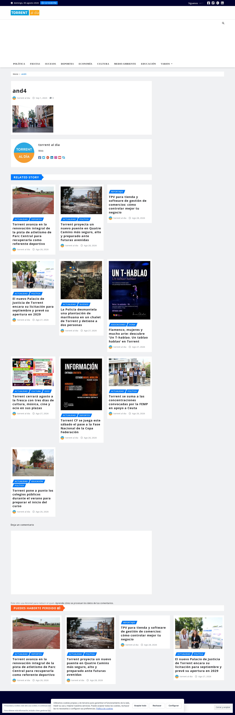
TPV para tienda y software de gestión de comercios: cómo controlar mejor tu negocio (127, 204)
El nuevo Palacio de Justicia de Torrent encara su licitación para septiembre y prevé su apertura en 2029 (33, 306)
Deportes (67, 64)
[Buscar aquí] (223, 23)
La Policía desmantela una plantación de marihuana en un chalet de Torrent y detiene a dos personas (81, 317)
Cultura (103, 64)
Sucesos (50, 64)
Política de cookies (104, 708)
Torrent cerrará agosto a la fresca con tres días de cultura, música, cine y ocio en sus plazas (33, 402)
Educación (148, 64)
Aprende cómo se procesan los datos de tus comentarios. (84, 603)
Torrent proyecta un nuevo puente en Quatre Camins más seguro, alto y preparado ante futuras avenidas (81, 232)
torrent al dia (23, 98)
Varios (166, 64)
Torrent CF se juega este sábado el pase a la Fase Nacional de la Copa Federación (81, 426)
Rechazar (157, 705)
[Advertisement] (108, 40)
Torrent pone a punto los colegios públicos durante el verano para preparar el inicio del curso (33, 498)
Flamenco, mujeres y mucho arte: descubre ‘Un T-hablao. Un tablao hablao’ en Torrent (128, 335)
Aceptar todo (140, 705)
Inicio (15, 74)
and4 (23, 74)
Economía (85, 64)
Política (19, 64)
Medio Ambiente (125, 64)
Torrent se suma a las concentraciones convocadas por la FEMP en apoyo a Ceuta (128, 402)
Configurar (174, 705)
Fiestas (35, 64)
